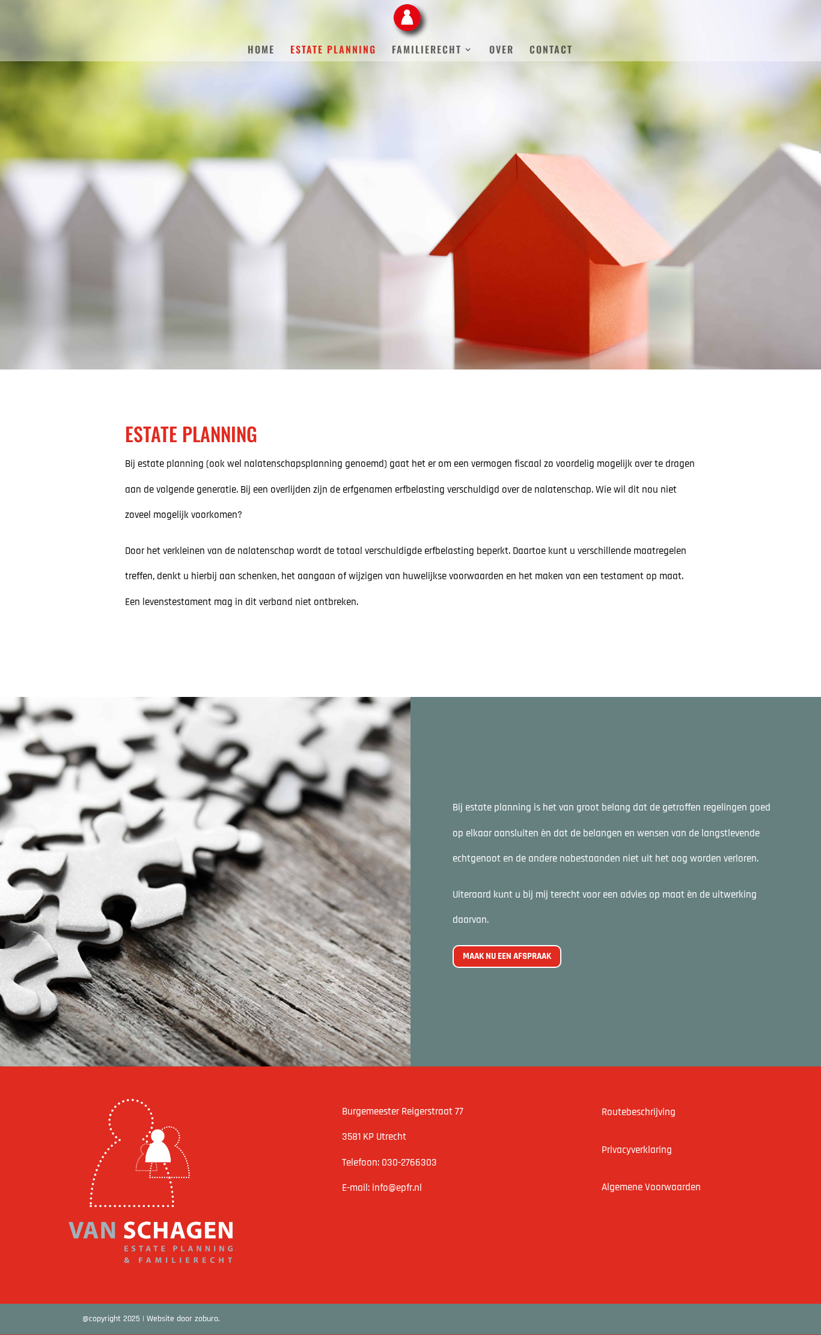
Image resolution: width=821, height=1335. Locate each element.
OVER (501, 50)
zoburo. (207, 1318)
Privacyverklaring (637, 1150)
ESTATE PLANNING (333, 50)
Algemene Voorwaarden (651, 1187)
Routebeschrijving (639, 1112)
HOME (261, 50)
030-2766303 (409, 1162)
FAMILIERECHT (427, 50)
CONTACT (551, 50)
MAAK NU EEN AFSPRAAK (507, 956)
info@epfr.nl (397, 1187)
